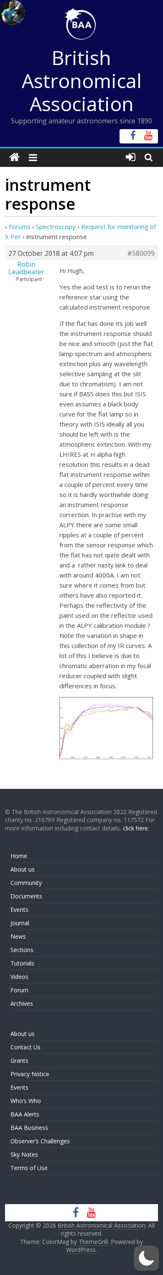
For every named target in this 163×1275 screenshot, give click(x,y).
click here (135, 828)
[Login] (131, 157)
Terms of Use (29, 1168)
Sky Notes (24, 1154)
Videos (19, 977)
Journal (19, 923)
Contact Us (25, 1047)
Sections (21, 950)
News (18, 936)
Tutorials (22, 963)
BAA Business (29, 1128)
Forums (20, 226)
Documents (26, 896)
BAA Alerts (24, 1114)
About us (22, 869)
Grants (19, 1060)
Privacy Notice (29, 1074)
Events (19, 909)
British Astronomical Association (82, 80)
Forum (19, 990)
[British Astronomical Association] (14, 157)
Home (18, 856)
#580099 (141, 253)
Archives (21, 1003)
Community (26, 883)
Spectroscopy (56, 226)
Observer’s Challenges (40, 1141)
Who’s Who (25, 1101)
